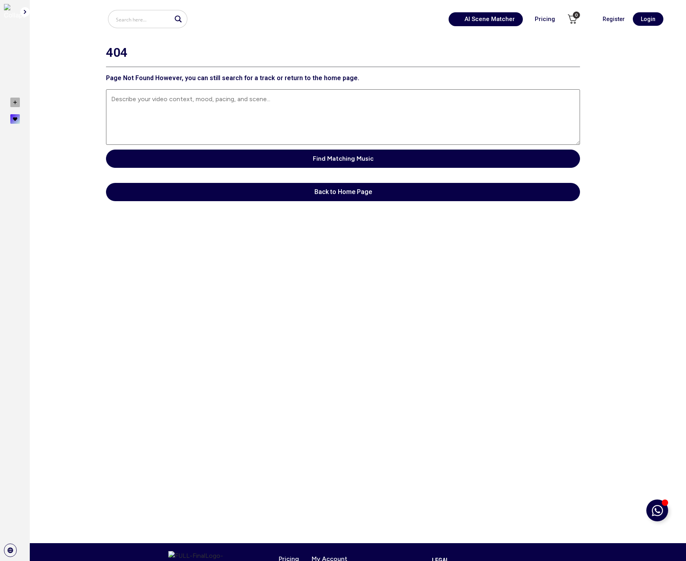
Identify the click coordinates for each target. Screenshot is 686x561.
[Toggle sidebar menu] (25, 12)
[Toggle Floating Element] (657, 510)
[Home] (15, 40)
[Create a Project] (15, 102)
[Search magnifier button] (178, 19)
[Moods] (15, 58)
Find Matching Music (343, 158)
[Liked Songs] (15, 119)
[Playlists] (15, 76)
